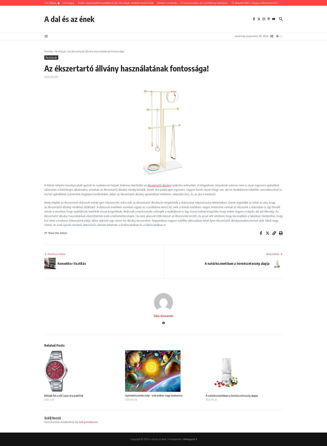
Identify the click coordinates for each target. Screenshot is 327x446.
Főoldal (48, 51)
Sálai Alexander (163, 316)
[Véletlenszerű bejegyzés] (271, 36)
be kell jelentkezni (86, 422)
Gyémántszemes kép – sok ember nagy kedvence (154, 395)
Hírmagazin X (190, 439)
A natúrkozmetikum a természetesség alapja (232, 395)
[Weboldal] (163, 323)
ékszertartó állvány (159, 185)
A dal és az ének (69, 19)
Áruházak (60, 51)
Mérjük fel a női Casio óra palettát (63, 395)
